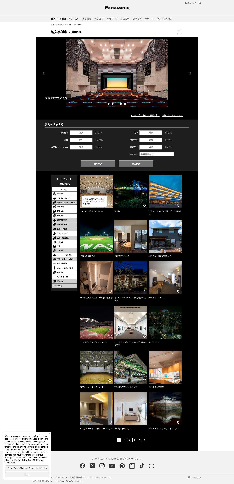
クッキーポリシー (62, 477)
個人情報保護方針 (78, 477)
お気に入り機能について (172, 115)
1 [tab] (109, 104)
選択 (81, 132)
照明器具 (68, 24)
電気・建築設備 (56, 24)
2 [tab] (113, 104)
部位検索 (136, 163)
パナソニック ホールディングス (100, 477)
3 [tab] (117, 104)
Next (190, 73)
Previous (43, 73)
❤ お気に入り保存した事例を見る (145, 115)
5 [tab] (125, 104)
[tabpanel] (117, 73)
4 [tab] (121, 104)
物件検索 (98, 163)
